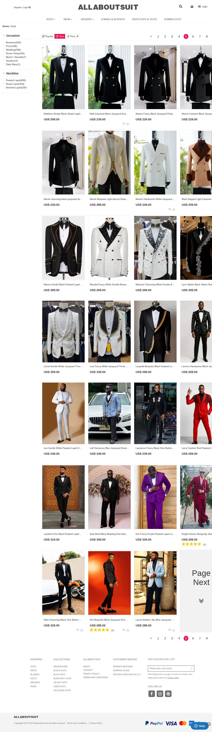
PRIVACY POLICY (91, 674)
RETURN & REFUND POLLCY (127, 674)
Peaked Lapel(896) (16, 80)
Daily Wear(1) (13, 64)
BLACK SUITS (59, 670)
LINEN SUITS (59, 686)
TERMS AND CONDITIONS (95, 677)
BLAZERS (34, 674)
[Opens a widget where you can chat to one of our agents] (199, 726)
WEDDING (35, 682)
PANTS (33, 670)
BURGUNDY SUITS (62, 678)
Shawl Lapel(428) (15, 84)
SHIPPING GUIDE (121, 670)
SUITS (33, 666)
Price (73, 36)
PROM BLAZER (60, 666)
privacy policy (173, 678)
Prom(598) (11, 46)
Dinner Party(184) (15, 53)
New (61, 36)
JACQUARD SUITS (62, 690)
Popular (49, 36)
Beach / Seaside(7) (16, 57)
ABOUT (86, 666)
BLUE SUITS (59, 674)
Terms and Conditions (77, 723)
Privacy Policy (96, 723)
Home (6, 26)
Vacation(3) (12, 60)
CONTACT (88, 670)
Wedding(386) (13, 49)
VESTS (33, 678)
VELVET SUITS (60, 682)
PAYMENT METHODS (123, 666)
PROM (33, 686)
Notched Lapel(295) (16, 87)
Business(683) (13, 42)
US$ (204, 7)
